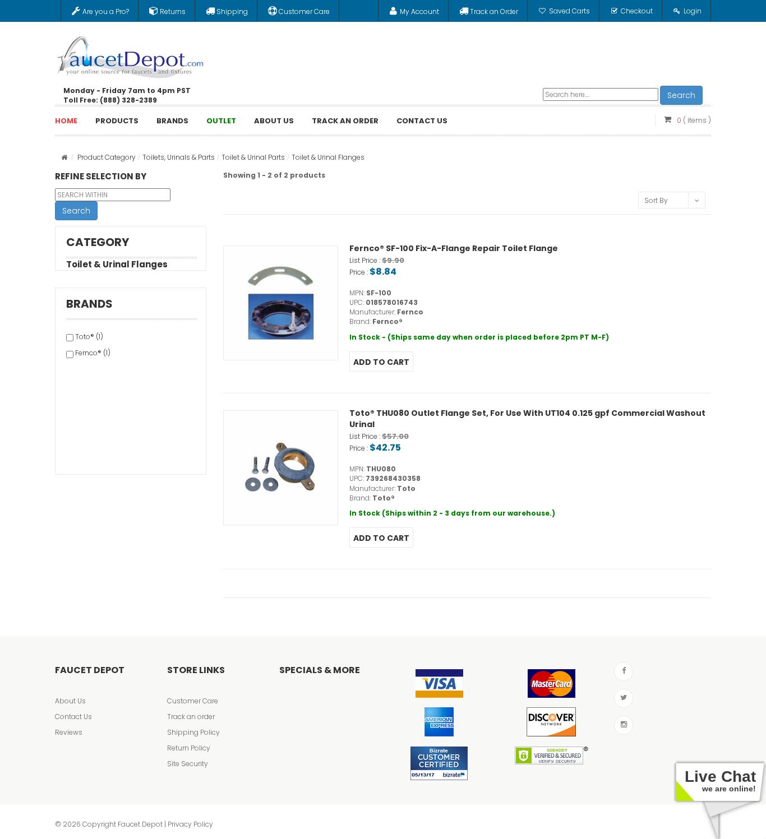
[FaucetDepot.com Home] (130, 54)
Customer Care (192, 701)
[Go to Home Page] (64, 157)
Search (681, 95)
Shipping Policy (193, 732)
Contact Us (73, 716)
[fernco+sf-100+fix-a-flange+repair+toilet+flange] (281, 303)
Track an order (191, 716)
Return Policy (188, 748)
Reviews (68, 732)
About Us (70, 701)
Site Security (187, 763)
